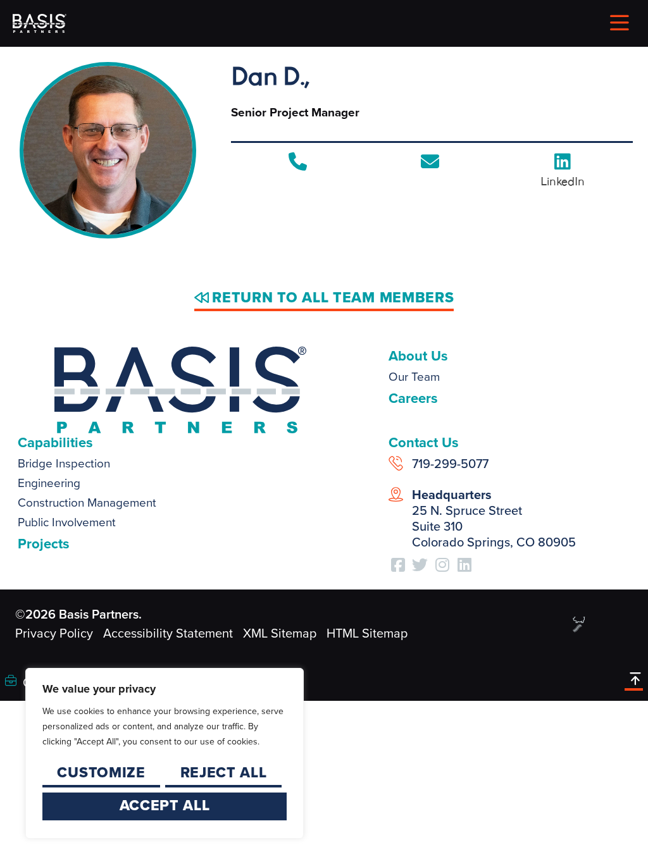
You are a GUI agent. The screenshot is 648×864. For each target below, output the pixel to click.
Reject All (223, 772)
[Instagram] (442, 564)
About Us (418, 355)
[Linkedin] (464, 564)
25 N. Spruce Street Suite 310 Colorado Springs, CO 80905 (494, 518)
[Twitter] (420, 564)
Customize (101, 772)
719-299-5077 (450, 463)
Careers (413, 398)
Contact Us (424, 442)
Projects (44, 543)
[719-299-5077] (396, 463)
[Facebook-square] (398, 564)
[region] (164, 753)
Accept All (165, 805)
